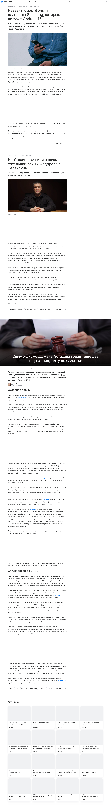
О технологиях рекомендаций (86, 803)
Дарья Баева (16, 384)
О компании (7, 803)
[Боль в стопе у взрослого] (43, 717)
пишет (49, 246)
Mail (2, 803)
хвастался (57, 595)
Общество (32, 368)
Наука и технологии (34, 6)
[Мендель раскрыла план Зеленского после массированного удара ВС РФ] (19, 765)
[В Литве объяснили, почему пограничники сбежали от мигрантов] (67, 741)
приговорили (22, 397)
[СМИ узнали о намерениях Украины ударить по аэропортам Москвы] (91, 789)
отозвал (19, 680)
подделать (44, 478)
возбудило (46, 499)
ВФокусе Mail (25, 155)
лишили (13, 634)
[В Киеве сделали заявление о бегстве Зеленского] (67, 717)
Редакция (59, 803)
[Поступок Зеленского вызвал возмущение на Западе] (19, 717)
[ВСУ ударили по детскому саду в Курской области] (43, 789)
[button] (37, 49)
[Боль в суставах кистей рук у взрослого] (67, 789)
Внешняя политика (34, 155)
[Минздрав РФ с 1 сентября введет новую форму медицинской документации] (19, 741)
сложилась (62, 680)
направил (33, 509)
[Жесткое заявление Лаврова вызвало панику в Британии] (43, 765)
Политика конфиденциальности (101, 803)
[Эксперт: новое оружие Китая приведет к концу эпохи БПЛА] (67, 765)
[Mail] (2, 2)
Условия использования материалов (71, 803)
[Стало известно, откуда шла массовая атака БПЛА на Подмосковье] (91, 717)
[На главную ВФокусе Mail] (7, 2)
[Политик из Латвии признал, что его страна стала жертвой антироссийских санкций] (43, 741)
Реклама (13, 803)
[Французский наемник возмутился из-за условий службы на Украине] (19, 789)
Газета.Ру (25, 6)
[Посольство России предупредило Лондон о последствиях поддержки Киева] (91, 765)
